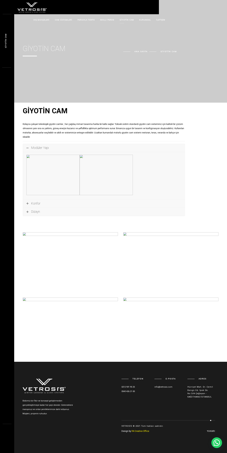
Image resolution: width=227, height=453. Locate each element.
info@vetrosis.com (163, 387)
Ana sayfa (141, 51)
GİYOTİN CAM (127, 20)
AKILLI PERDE (107, 20)
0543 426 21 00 (128, 391)
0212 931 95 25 (128, 387)
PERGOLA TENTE (86, 20)
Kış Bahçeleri (41, 20)
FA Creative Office (140, 431)
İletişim (160, 20)
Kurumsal (145, 20)
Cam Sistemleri (63, 20)
